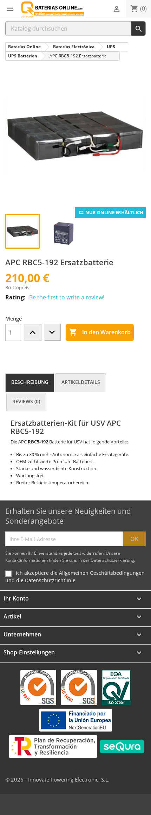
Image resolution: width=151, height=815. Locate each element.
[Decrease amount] (52, 332)
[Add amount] (33, 332)
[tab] (29, 382)
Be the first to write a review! (66, 297)
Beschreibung (29, 382)
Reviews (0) (26, 401)
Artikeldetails (80, 382)
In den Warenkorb (100, 332)
